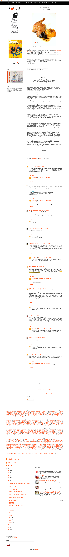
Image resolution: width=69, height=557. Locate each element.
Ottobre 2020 (19, 440)
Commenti (30, 401)
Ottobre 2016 (47, 439)
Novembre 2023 (26, 438)
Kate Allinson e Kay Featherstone (43, 429)
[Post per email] (44, 158)
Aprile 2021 (19, 411)
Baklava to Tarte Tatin (20, 412)
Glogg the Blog (32, 228)
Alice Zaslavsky (54, 409)
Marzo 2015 (49, 432)
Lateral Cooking (10, 430)
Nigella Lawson (11, 436)
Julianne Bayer (24, 429)
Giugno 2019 (34, 423)
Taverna (20, 449)
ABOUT (13, 2)
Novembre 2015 (18, 437)
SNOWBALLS (11, 502)
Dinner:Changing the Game (13, 418)
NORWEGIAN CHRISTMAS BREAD (15, 491)
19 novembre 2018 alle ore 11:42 (37, 185)
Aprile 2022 (25, 411)
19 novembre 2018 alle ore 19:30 (37, 266)
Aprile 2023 (31, 411)
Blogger (36, 549)
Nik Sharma (18, 436)
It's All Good (10, 428)
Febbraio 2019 (58, 419)
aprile (10, 517)
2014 (9, 529)
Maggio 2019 (37, 431)
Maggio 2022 (51, 431)
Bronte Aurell (33, 160)
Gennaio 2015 (29, 421)
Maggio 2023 (58, 431)
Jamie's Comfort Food (39, 428)
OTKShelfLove (19, 439)
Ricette (44, 160)
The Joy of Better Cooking (20, 451)
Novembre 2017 (33, 437)
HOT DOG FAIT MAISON (44, 475)
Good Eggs (30, 424)
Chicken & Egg (17, 414)
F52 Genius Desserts (16, 419)
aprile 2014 (37, 410)
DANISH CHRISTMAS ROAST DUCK (15, 497)
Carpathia (50, 413)
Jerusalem (47, 428)
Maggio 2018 (30, 431)
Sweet (59, 448)
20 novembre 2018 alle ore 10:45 (44, 307)
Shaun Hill (56, 447)
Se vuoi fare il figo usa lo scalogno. (13, 446)
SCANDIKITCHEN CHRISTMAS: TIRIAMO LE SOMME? (19, 483)
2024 (9, 470)
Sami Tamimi (47, 444)
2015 (9, 527)
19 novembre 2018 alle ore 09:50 (38, 166)
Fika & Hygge (44, 420)
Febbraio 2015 (36, 419)
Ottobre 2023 (40, 440)
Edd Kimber (35, 418)
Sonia (30, 166)
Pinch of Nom (33, 441)
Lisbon (36, 430)
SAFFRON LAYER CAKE (13, 489)
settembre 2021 (33, 447)
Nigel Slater (60, 435)
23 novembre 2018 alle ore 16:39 (37, 315)
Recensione (16, 443)
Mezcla (16, 434)
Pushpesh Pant (58, 441)
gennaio (10, 522)
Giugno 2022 (47, 423)
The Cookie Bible (45, 449)
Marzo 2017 (55, 432)
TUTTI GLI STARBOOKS (10, 4)
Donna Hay (23, 418)
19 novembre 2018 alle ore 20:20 (39, 288)
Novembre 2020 (58, 437)
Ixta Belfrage (17, 428)
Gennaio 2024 (31, 422)
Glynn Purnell (23, 424)
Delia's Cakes (24, 417)
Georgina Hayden (44, 422)
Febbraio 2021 (16, 420)
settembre (11, 510)
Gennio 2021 (38, 422)
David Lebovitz (58, 415)
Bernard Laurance (44, 412)
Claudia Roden (56, 414)
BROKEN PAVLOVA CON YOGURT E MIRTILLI (48, 480)
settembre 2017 (58, 446)
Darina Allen (51, 415)
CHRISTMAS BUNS (12, 500)
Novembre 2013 (58, 436)
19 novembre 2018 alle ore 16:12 (43, 243)
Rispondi (31, 173)
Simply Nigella (11, 448)
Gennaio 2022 (16, 422)
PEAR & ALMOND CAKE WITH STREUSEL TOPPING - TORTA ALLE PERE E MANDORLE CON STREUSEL (50, 492)
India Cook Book (51, 427)
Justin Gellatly (32, 429)
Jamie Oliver (30, 428)
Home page (44, 388)
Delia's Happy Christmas (33, 416)
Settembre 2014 (34, 446)
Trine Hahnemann (55, 452)
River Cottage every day (56, 443)
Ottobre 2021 (26, 440)
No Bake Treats (50, 436)
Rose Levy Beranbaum (10, 444)
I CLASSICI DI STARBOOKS (37, 2)
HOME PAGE (9, 2)
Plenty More (40, 441)
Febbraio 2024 (37, 420)
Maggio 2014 (58, 430)
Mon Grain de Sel (30, 434)
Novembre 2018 (40, 160)
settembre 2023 (49, 447)
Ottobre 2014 (33, 439)
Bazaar (28, 412)
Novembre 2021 (9, 438)
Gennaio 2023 (24, 422)
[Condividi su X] (47, 158)
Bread (57, 412)
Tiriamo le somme (34, 452)
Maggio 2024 (9, 432)
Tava (16, 450)
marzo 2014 (42, 432)
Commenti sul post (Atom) (46, 394)
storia (27, 448)
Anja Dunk (18, 410)
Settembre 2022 (41, 447)
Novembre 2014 (9, 437)
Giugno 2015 (8, 423)
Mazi (58, 433)
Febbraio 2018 (50, 419)
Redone (23, 443)
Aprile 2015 (44, 410)
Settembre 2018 (9, 447)
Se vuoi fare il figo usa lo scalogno (54, 445)
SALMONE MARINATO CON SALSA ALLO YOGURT (49, 470)
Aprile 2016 (50, 410)
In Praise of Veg (43, 427)
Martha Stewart (17, 432)
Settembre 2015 (42, 446)
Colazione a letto (11, 415)
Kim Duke (53, 429)
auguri (50, 411)
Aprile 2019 (12, 411)
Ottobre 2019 (12, 440)
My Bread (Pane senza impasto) (40, 434)
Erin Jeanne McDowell (49, 418)
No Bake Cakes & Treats (40, 436)
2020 (9, 477)
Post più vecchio (59, 388)
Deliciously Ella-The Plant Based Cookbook (48, 416)
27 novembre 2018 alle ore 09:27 (44, 363)
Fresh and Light (52, 420)
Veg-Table (28, 453)
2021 (9, 475)
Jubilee (18, 429)
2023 (9, 472)
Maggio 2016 (15, 431)
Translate (15, 537)
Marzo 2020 (19, 433)
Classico (49, 414)
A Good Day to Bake (35, 409)
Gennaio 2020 (58, 421)
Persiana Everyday (25, 441)
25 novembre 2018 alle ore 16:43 (44, 346)
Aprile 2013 (31, 410)
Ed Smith (29, 418)
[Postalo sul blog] (47, 158)
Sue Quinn (45, 448)
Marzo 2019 (12, 433)
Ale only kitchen (32, 210)
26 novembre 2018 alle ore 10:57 (41, 354)
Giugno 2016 (14, 423)
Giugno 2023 (54, 423)
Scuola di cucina (43, 445)
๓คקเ (30, 315)
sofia (30, 266)
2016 (9, 526)
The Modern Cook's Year (43, 451)
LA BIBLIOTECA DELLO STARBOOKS (28, 2)
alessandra (31, 337)
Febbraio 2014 (29, 419)
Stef (30, 185)
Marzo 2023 (38, 433)
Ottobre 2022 (33, 440)
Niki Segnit (25, 436)
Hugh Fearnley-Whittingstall (32, 427)
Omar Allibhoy (40, 438)
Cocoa (62, 414)
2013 (9, 531)
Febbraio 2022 (23, 420)
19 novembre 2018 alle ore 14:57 (44, 200)
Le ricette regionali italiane (21, 430)
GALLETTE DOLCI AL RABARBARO (46, 486)
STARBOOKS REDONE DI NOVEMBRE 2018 (16, 507)
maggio (10, 515)
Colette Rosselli (18, 415)
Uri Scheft (16, 453)
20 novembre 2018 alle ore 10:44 (44, 278)
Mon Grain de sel (23, 434)
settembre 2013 (26, 446)
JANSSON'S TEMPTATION (13, 486)
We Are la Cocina (35, 453)
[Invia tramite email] (46, 158)
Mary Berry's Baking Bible (33, 432)
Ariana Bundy (44, 411)
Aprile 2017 (56, 410)
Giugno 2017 (20, 423)
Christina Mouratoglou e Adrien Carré (35, 414)
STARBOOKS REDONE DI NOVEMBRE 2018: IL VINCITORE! (20, 485)
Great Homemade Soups (11, 426)
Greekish (20, 425)
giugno (10, 514)
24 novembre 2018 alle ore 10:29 (44, 328)
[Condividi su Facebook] (48, 158)
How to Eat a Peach (20, 427)
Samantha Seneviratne (37, 444)
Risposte (32, 175)
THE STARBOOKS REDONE (19, 2)
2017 (9, 524)
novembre (11, 482)
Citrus (45, 414)
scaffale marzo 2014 (15, 445)
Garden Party (15, 421)
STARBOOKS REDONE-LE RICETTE (46, 2)
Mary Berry (24, 432)
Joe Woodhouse (59, 428)
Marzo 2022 (32, 433)
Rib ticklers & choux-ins (35, 443)
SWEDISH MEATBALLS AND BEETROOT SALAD (18, 494)
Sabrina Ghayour (19, 444)
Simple (61, 447)
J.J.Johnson (23, 428)
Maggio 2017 (23, 431)
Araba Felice (34, 177)
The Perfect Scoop (53, 451)
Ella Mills (41, 418)
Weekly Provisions (43, 453)
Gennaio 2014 (21, 421)
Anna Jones (25, 410)
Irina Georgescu (59, 427)
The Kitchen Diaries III (32, 451)
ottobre (10, 509)
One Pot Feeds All (48, 438)
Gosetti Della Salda (46, 424)
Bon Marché (52, 412)
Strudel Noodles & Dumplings (35, 448)
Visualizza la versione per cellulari (44, 389)
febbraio (10, 520)
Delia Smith (16, 417)
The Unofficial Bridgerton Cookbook (20, 452)
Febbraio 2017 (43, 419)
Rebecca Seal (8, 443)
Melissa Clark (11, 435)
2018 (9, 480)
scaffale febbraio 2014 (55, 444)
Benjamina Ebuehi (35, 412)
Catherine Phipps (57, 413)
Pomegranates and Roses (49, 441)
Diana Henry (60, 417)
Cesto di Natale (9, 414)
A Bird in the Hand (25, 409)
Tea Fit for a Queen (28, 450)
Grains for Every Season (56, 424)
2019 (9, 479)
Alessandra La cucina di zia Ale (13, 459)
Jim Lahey (52, 428)
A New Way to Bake (44, 409)
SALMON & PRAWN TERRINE (14, 499)
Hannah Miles (55, 425)
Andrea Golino (12, 410)
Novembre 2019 (49, 437)
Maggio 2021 (44, 431)
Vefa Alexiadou (22, 453)
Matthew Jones (52, 433)
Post (29, 399)
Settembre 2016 (50, 446)
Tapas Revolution (9, 449)
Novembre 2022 (18, 438)
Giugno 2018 (27, 423)
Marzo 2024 (45, 433)
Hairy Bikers (47, 426)
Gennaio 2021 (9, 422)
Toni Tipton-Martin (46, 452)
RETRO (29, 443)
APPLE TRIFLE (11, 503)
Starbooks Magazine (20, 448)
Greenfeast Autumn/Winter (29, 425)
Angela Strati (31, 354)
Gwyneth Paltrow (39, 425)
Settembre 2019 (17, 447)
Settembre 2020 (25, 447)
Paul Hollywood (14, 441)
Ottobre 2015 (40, 439)
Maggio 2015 (9, 431)
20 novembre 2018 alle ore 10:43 (44, 257)
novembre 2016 (25, 437)
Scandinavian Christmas (34, 445)
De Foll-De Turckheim (9, 416)
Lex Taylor (31, 430)
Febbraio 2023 (30, 420)
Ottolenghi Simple (55, 440)
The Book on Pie (37, 450)
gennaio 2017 (36, 421)
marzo (10, 519)
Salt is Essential (28, 444)
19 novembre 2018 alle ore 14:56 (44, 177)
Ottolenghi (47, 440)
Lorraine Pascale (43, 430)
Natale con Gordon (52, 435)
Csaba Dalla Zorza (44, 415)
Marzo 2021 (25, 433)
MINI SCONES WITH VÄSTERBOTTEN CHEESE (17, 493)
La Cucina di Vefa (60, 429)
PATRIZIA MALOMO (33, 243)
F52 (9, 419)
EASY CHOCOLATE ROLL (13, 488)
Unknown (31, 288)
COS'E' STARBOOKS (54, 2)
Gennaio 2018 (43, 421)
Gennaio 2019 (50, 421)
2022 (9, 474)
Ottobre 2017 (55, 439)
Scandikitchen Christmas (52, 160)
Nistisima (32, 436)
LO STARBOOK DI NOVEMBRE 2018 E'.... (16, 505)
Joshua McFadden (11, 429)
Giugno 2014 (58, 422)
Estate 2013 (58, 418)
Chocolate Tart (24, 414)
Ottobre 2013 (26, 439)
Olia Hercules (33, 438)
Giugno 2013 (52, 422)
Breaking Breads (13, 413)
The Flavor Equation (55, 450)
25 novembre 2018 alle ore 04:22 (40, 337)
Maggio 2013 (51, 430)
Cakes (27, 413)
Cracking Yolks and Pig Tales (33, 415)
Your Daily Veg (51, 453)
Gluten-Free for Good (14, 424)
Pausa (20, 441)
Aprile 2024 (38, 411)
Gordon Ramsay (37, 424)
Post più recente (29, 388)
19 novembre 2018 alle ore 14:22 (41, 228)
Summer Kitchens (52, 448)
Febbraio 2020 (9, 420)
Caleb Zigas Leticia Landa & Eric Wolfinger (38, 413)
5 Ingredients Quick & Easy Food (13, 409)
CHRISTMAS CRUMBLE (13, 496)
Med (62, 433)
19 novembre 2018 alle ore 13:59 (42, 210)
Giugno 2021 (41, 423)
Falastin (23, 419)
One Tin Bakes (56, 438)
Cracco (23, 415)
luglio (10, 512)
